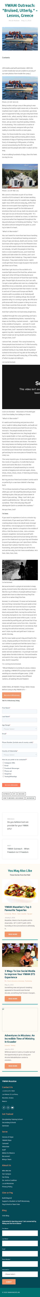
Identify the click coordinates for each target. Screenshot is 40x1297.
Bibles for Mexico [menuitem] (8, 1153)
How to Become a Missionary (13, 798)
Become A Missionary (12, 695)
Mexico (14, 914)
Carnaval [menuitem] (5, 1143)
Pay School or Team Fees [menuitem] (11, 1204)
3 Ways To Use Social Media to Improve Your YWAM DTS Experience (20, 974)
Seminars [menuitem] (5, 1126)
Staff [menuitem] (4, 1150)
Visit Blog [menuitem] (5, 1216)
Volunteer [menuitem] (5, 1147)
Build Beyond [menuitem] (7, 1198)
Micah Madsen (14, 21)
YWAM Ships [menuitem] (6, 1140)
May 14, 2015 (9, 985)
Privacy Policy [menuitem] (7, 1187)
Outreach (6, 794)
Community (8, 914)
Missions (22, 794)
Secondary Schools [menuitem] (9, 1123)
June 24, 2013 (9, 1049)
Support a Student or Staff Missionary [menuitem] (15, 1201)
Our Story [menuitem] (5, 1177)
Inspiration (30, 798)
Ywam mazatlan (21, 914)
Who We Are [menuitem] (6, 1171)
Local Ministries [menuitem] (8, 1183)
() (12, 102)
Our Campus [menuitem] (6, 1174)
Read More (13, 934)
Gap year (29, 914)
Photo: (4, 102)
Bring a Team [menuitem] (6, 1159)
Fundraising (28, 981)
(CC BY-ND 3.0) (13, 191)
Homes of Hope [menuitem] (7, 1137)
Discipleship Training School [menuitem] (12, 1119)
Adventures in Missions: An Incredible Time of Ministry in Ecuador (20, 1038)
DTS (11, 197)
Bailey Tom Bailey (16, 414)
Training (13, 1045)
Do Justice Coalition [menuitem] (9, 1180)
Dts (6, 981)
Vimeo (27, 414)
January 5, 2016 (10, 917)
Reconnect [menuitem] (6, 1156)
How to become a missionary (15, 981)
